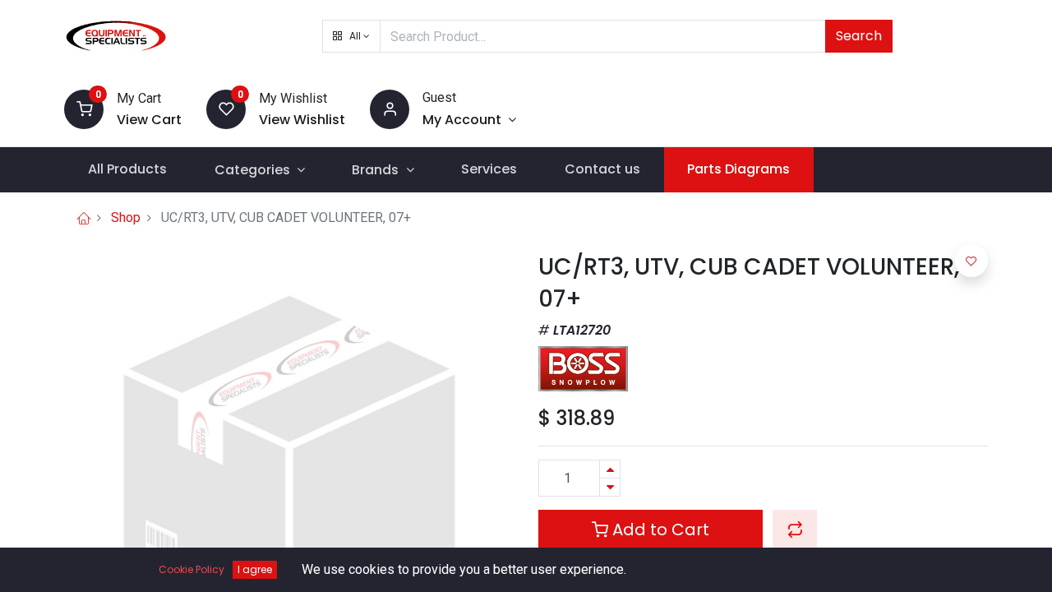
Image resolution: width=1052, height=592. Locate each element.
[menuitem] (127, 169)
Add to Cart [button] (658, 529)
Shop (126, 217)
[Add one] (610, 469)
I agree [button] (255, 569)
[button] (351, 36)
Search (859, 35)
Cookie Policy (191, 569)
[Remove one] (610, 487)
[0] (84, 108)
